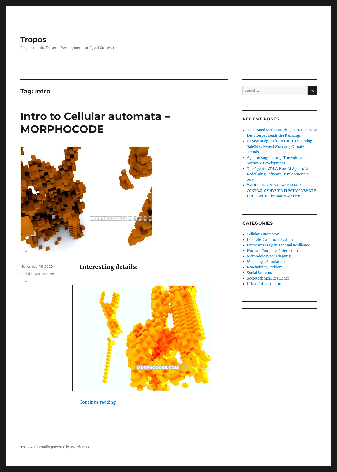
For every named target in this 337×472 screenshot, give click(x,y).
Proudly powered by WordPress (63, 447)
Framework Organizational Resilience (278, 245)
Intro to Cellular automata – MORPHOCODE (95, 122)
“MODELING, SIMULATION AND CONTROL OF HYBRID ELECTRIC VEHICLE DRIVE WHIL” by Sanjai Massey (281, 191)
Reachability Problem (265, 267)
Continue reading (98, 402)
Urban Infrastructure (264, 284)
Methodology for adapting (269, 256)
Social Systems (259, 273)
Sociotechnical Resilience (268, 278)
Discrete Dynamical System (270, 239)
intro (24, 281)
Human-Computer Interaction (272, 250)
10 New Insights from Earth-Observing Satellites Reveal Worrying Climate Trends (279, 146)
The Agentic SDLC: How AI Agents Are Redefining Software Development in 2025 (278, 174)
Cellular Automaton (37, 274)
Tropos (33, 39)
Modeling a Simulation (266, 262)
